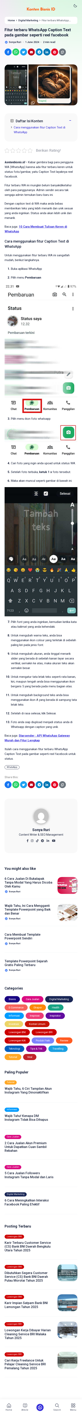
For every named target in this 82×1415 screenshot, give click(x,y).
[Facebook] (27, 839)
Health (55, 1007)
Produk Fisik (43, 1040)
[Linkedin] (47, 839)
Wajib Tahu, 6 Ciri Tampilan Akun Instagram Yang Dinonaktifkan (28, 1090)
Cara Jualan (32, 999)
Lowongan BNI (17, 1032)
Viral (29, 1057)
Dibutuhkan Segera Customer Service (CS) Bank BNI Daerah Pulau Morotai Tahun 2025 (26, 1276)
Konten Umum (37, 1024)
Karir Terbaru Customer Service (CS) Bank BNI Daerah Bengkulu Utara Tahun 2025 (28, 1246)
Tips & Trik (36, 1048)
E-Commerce (16, 1007)
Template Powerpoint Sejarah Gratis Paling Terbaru (26, 963)
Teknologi (14, 1048)
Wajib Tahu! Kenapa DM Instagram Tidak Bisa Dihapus (26, 1118)
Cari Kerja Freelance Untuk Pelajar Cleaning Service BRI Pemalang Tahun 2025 (25, 1364)
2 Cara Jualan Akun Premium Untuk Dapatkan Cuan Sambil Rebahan (26, 1147)
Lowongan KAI (17, 1040)
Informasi (14, 1015)
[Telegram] (42, 839)
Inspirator (55, 1015)
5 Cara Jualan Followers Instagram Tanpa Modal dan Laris (29, 1175)
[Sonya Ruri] (41, 817)
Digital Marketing (59, 999)
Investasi (14, 1024)
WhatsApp (12, 767)
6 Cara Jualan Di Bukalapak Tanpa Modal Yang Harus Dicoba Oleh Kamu (28, 882)
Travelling (58, 1048)
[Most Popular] (40, 1407)
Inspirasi (35, 1015)
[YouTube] (53, 839)
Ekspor (38, 1007)
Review (64, 1040)
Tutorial (13, 1057)
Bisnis (12, 999)
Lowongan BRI (44, 1032)
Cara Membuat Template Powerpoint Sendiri (22, 936)
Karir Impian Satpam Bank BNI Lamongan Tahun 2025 (26, 1305)
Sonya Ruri (41, 830)
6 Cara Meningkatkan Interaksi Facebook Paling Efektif (27, 1202)
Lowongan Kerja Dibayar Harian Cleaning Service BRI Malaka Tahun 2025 (28, 1334)
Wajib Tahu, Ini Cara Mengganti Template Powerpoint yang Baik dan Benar (28, 909)
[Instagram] (32, 839)
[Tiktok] (37, 839)
